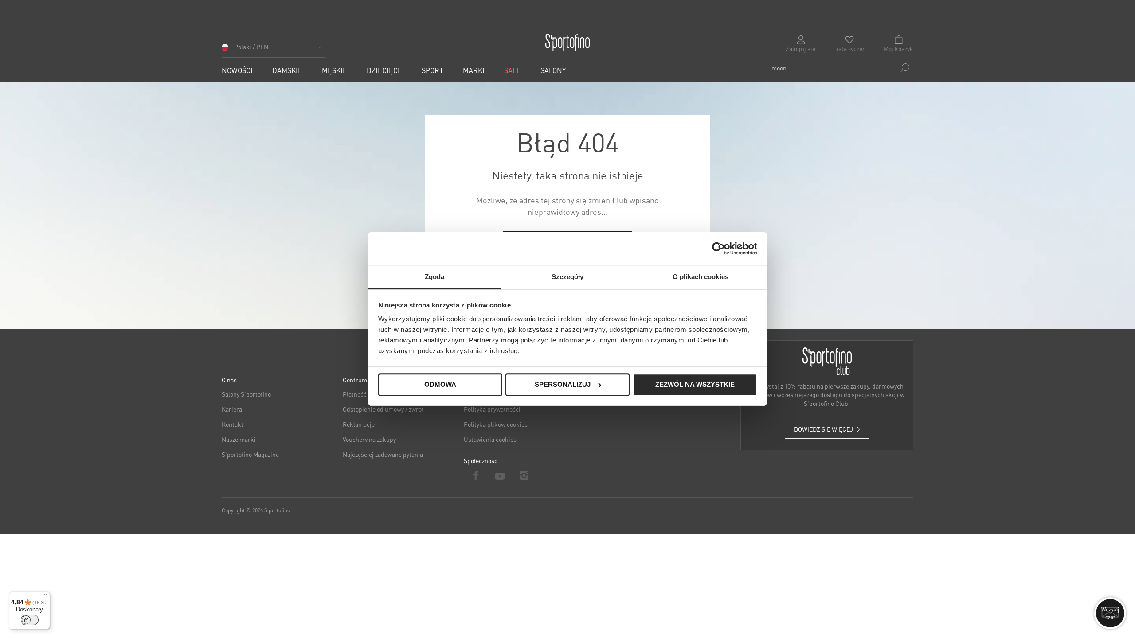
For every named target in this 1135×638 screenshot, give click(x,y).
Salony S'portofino (246, 394)
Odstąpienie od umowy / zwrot (383, 409)
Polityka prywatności (492, 409)
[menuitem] (237, 70)
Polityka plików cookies (496, 424)
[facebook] (476, 475)
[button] (273, 50)
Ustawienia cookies (490, 439)
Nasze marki (239, 439)
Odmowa (440, 384)
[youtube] (500, 475)
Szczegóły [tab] (568, 276)
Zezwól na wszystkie (695, 384)
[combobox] (842, 67)
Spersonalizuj (563, 384)
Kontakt (232, 424)
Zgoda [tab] (435, 276)
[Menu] (44, 596)
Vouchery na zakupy (369, 439)
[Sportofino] (567, 42)
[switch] (30, 620)
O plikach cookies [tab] (700, 276)
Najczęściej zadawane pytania (383, 454)
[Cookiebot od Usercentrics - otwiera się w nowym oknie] (718, 248)
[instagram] (524, 475)
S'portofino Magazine (250, 454)
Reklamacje (359, 424)
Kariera (232, 409)
